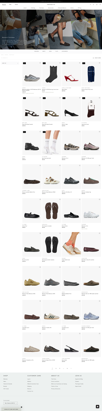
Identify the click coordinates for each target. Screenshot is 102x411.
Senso (63, 122)
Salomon (64, 156)
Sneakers (36, 51)
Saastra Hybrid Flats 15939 (48, 360)
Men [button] (10, 4)
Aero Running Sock (46, 158)
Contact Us (30, 391)
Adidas (83, 190)
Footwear (11, 54)
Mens (4, 381)
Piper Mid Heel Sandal (27, 124)
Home (2, 54)
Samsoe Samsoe (45, 358)
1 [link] (52, 368)
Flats (57, 51)
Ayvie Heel (64, 360)
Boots (44, 51)
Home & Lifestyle (7, 383)
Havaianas (44, 224)
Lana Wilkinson (66, 358)
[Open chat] (97, 406)
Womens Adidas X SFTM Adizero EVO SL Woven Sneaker (31, 90)
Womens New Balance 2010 (48, 293)
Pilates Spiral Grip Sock (87, 89)
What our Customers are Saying (59, 383)
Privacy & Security (55, 388)
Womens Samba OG (46, 327)
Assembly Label (26, 190)
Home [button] (16, 4)
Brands (5, 386)
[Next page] (71, 368)
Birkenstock (85, 292)
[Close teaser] (21, 407)
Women (6, 54)
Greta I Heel (65, 124)
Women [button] (4, 4)
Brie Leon (24, 122)
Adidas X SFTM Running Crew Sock (50, 89)
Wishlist (29, 381)
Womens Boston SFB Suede (88, 360)
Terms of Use (54, 386)
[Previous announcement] (3, 1)
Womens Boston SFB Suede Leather (90, 293)
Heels (50, 51)
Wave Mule (64, 89)
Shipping (29, 386)
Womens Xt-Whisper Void (88, 158)
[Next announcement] (98, 1)
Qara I (23, 158)
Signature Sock (85, 124)
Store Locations (55, 381)
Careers (77, 381)
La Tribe (24, 224)
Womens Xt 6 (65, 158)
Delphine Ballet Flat (66, 293)
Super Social (78, 386)
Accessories (65, 51)
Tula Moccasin (25, 327)
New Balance (45, 190)
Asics (63, 190)
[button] (90, 4)
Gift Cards (6, 388)
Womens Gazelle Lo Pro (28, 360)
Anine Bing (84, 258)
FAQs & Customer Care (33, 383)
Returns (29, 388)
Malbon (64, 258)
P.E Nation (84, 122)
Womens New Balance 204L (28, 293)
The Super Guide (79, 383)
